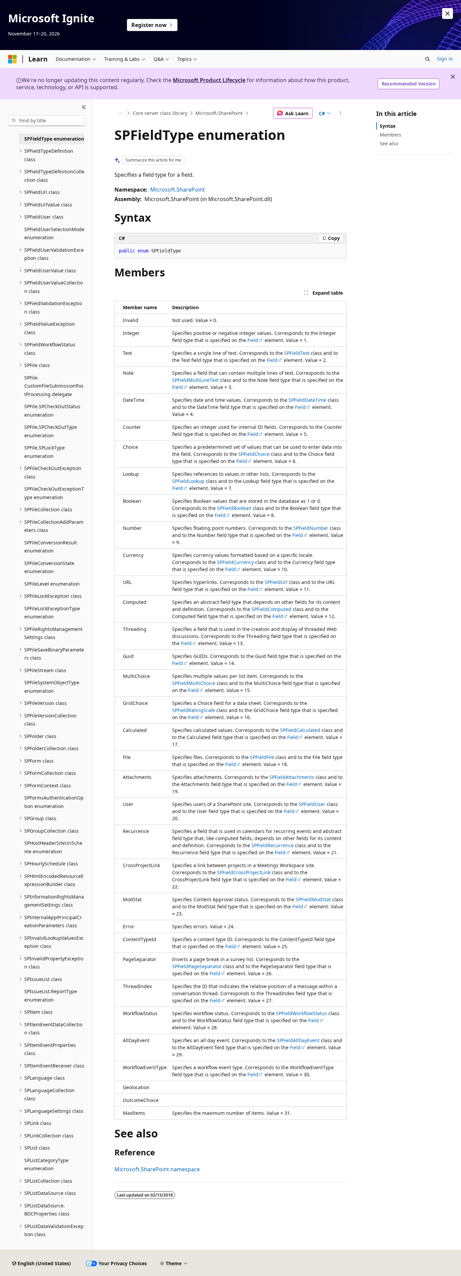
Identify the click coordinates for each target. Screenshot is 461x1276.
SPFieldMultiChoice (193, 683)
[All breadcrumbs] (120, 113)
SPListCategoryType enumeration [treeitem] (46, 1164)
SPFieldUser (312, 804)
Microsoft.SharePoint (219, 113)
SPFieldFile (262, 757)
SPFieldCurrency (235, 562)
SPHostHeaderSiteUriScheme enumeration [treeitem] (53, 847)
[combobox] (46, 120)
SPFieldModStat (313, 899)
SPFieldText (296, 353)
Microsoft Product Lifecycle (209, 80)
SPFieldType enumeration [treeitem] (54, 139)
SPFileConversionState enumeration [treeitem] (49, 567)
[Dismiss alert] (447, 13)
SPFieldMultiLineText (195, 380)
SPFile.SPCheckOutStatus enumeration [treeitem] (52, 410)
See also (389, 143)
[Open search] (427, 59)
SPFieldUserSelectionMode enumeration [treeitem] (54, 233)
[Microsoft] (12, 59)
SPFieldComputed (271, 609)
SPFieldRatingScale (193, 710)
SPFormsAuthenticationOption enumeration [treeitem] (54, 801)
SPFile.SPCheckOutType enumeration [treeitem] (50, 431)
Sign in (445, 58)
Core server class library (160, 113)
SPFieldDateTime (307, 400)
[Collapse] (84, 107)
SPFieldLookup (188, 481)
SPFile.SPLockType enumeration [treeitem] (44, 451)
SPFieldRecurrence (272, 845)
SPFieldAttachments (291, 777)
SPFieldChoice (254, 454)
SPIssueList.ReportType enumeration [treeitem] (50, 995)
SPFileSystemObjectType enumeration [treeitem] (51, 686)
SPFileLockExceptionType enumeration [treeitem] (52, 612)
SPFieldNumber (310, 528)
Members (390, 134)
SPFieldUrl (276, 582)
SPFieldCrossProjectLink (243, 872)
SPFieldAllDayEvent (298, 1040)
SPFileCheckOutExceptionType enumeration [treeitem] (54, 493)
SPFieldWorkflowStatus (301, 1013)
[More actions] (341, 113)
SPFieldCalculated (300, 730)
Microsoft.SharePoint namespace (157, 1169)
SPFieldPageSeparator (197, 966)
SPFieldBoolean (234, 508)
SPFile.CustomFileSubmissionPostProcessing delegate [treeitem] (53, 385)
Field (252, 340)
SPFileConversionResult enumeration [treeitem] (50, 546)
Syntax (388, 126)
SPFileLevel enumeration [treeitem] (52, 584)
